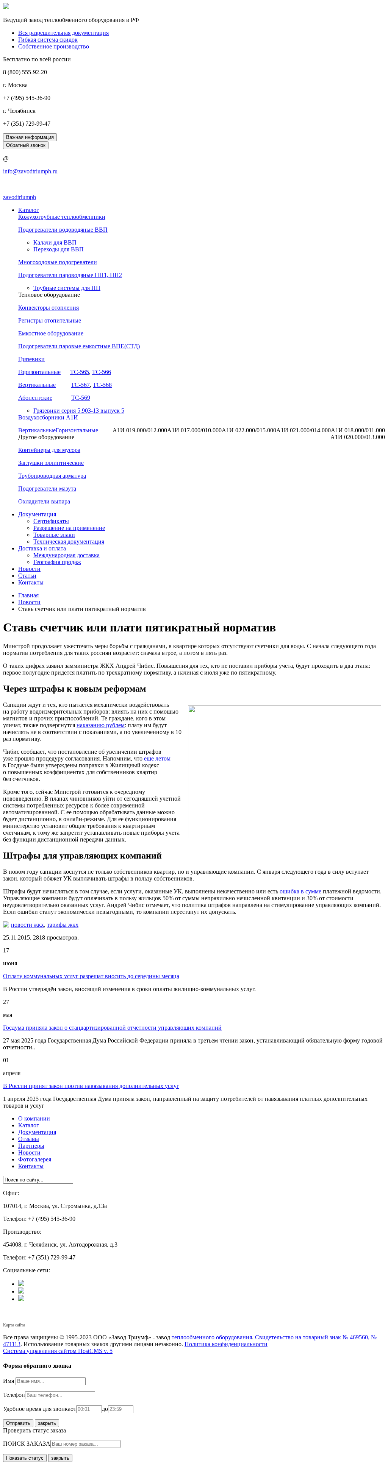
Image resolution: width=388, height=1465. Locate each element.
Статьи (27, 575)
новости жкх (27, 924)
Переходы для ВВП (58, 249)
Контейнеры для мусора (49, 450)
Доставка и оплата (42, 548)
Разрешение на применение (69, 528)
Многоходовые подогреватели (57, 262)
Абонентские (35, 397)
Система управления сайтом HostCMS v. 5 (58, 1351)
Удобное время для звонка (36, 1409)
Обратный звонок (25, 145)
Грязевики (31, 359)
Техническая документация (68, 541)
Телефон (14, 1395)
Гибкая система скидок (48, 39)
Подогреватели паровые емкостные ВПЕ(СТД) (79, 346)
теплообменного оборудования (212, 1337)
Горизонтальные (39, 372)
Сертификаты (51, 521)
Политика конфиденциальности (226, 1344)
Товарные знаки (54, 534)
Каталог (28, 210)
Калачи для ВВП (55, 242)
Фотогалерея (34, 1159)
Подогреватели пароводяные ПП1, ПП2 (70, 275)
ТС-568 (102, 385)
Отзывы (28, 1139)
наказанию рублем (101, 725)
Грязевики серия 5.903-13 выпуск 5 (78, 410)
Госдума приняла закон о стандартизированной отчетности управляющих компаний (112, 1027)
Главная (28, 595)
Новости (29, 569)
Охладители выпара (44, 501)
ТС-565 (79, 372)
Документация (37, 514)
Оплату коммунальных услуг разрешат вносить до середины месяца (91, 976)
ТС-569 (80, 397)
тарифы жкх (62, 924)
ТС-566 (101, 372)
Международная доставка (66, 555)
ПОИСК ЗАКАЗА (26, 1443)
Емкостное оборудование (50, 333)
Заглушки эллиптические (51, 463)
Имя (9, 1381)
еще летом (157, 758)
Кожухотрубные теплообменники (61, 217)
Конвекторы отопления (48, 307)
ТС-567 (80, 385)
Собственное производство (53, 46)
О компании (34, 1118)
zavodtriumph (19, 197)
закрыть (47, 1423)
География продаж (57, 562)
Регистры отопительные (49, 320)
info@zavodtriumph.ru (30, 171)
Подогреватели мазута (47, 488)
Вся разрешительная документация (63, 33)
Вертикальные (37, 385)
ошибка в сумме (300, 891)
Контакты (31, 582)
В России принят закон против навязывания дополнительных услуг (91, 1086)
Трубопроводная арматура (52, 475)
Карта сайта (14, 1325)
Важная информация (30, 137)
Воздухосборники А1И (48, 417)
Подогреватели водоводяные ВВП (63, 229)
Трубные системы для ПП (66, 288)
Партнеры (31, 1145)
